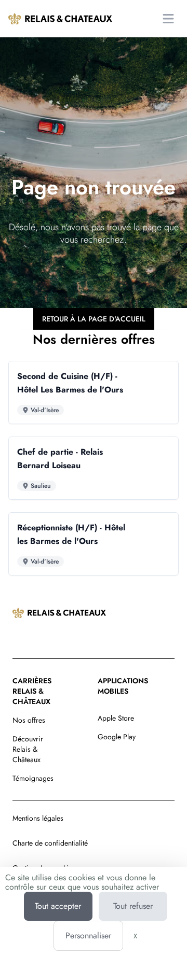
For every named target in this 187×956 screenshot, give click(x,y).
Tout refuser (133, 906)
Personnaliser (88, 935)
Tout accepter (58, 906)
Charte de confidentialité (50, 843)
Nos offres (28, 720)
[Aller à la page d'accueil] (60, 18)
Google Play (117, 737)
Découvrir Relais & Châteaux (27, 749)
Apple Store (116, 718)
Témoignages (33, 778)
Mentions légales (37, 818)
